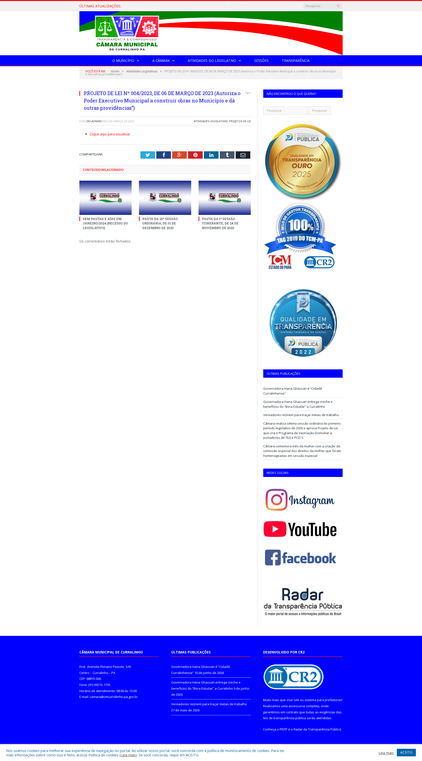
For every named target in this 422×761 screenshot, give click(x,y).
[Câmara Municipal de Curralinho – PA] (211, 32)
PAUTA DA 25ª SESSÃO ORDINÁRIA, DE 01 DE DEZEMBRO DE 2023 (160, 223)
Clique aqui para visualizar (110, 134)
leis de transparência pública (284, 718)
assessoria (296, 706)
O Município (123, 60)
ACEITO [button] (406, 752)
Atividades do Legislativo (212, 60)
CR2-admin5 (94, 121)
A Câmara (161, 60)
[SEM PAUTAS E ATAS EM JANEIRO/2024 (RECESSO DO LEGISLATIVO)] (105, 198)
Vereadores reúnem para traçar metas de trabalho (301, 415)
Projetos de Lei (240, 121)
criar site (292, 700)
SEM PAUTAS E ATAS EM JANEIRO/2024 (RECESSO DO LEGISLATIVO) (105, 223)
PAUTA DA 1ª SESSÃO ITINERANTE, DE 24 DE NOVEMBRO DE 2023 (220, 223)
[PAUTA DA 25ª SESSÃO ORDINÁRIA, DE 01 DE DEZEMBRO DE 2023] (165, 198)
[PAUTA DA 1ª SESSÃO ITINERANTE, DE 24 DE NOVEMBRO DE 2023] (225, 198)
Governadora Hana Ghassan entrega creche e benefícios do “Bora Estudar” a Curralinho (189, 6)
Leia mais (128, 754)
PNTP (283, 729)
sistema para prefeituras (323, 700)
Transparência (296, 60)
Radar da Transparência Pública (317, 729)
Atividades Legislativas (211, 121)
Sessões (261, 60)
